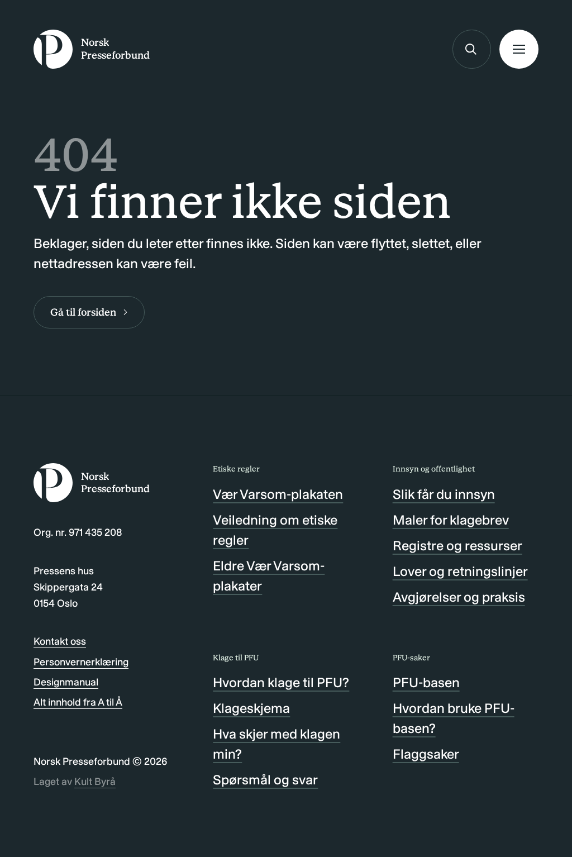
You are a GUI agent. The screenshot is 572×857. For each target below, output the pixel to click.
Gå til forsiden (83, 312)
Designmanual (66, 682)
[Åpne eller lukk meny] (518, 49)
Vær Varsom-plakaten (278, 494)
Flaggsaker (426, 754)
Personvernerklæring (81, 662)
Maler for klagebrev (451, 520)
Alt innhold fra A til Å (78, 702)
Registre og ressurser (457, 545)
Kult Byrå (95, 781)
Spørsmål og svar (265, 780)
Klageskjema (251, 708)
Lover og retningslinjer (460, 571)
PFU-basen (426, 682)
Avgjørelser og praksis (459, 597)
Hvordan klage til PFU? (281, 682)
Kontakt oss (60, 641)
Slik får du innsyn (444, 494)
